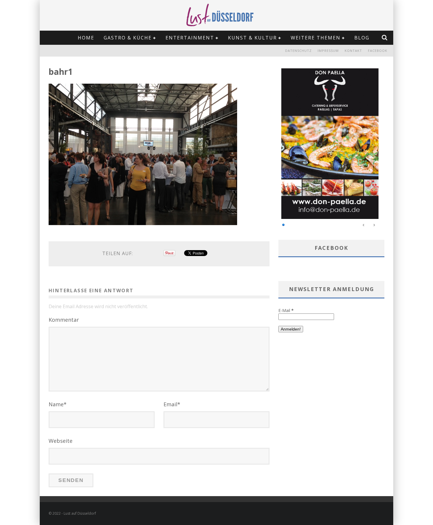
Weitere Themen (316, 37)
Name (58, 404)
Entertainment (190, 37)
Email (171, 404)
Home (86, 37)
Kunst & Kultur (252, 37)
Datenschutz (298, 50)
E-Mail (286, 310)
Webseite (60, 440)
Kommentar (64, 319)
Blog (361, 37)
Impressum (328, 50)
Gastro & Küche (128, 37)
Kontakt (353, 50)
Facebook (377, 50)
